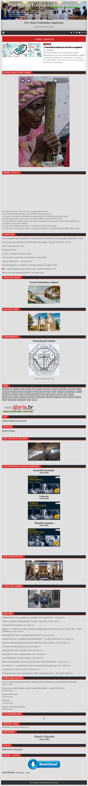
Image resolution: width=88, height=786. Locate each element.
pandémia (59, 394)
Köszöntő (5, 250)
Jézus (53, 392)
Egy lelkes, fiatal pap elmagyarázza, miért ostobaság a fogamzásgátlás (28, 643)
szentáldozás (40, 397)
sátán (65, 397)
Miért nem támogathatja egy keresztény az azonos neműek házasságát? (29, 662)
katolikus (60, 392)
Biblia (22, 389)
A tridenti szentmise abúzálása (13, 646)
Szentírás (50, 397)
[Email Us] (79, 33)
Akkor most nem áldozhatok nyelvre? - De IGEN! (20, 273)
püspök (71, 394)
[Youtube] (76, 33)
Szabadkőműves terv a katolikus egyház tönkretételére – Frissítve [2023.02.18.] (31, 639)
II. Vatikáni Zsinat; (40, 392)
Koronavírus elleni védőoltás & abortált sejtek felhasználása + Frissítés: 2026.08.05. (33, 242)
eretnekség (46, 389)
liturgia (14, 394)
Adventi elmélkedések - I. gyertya (14, 261)
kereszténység (69, 392)
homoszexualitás (16, 392)
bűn (34, 389)
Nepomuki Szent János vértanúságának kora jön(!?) (21, 635)
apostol (16, 389)
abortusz (6, 389)
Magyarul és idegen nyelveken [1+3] (15, 727)
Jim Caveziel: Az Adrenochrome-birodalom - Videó (21, 257)
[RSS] (82, 33)
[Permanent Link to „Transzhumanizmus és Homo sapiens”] (21, 50)
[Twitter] (71, 33)
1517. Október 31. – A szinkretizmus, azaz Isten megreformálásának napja (29, 665)
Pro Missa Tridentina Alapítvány (44, 22)
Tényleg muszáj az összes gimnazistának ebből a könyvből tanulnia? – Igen (30, 673)
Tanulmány (47, 44)
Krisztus (78, 392)
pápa (65, 394)
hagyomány (6, 392)
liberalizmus (6, 394)
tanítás (71, 397)
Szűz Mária (58, 397)
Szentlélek (23, 397)
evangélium (71, 389)
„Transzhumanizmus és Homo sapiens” (63, 47)
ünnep (34, 400)
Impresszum (8, 430)
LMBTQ (21, 394)
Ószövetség (12, 400)
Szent (16, 397)
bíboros (28, 389)
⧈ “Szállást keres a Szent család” (14, 669)
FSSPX (78, 389)
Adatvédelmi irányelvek (14, 420)
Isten (48, 392)
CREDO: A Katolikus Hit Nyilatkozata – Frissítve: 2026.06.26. (24, 621)
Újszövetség (21, 400)
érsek (28, 400)
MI (43, 394)
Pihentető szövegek (12, 749)
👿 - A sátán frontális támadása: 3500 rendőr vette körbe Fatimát (26, 269)
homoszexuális (28, 392)
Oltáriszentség (50, 394)
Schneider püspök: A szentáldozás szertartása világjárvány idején (27, 265)
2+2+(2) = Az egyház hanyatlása (13, 254)
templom (77, 397)
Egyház (39, 389)
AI (11, 389)
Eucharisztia (62, 389)
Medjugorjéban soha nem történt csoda (17, 650)
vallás (4, 400)
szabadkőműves (7, 397)
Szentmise (31, 397)
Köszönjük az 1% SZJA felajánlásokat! (16, 654)
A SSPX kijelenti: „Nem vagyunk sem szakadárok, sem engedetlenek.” (28, 617)
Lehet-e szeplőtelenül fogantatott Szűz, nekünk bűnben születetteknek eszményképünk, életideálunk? (39, 238)
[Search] (85, 33)
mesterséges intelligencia (32, 394)
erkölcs (54, 389)
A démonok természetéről (12, 625)
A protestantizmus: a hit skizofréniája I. (17, 658)
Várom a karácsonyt (9, 246)
